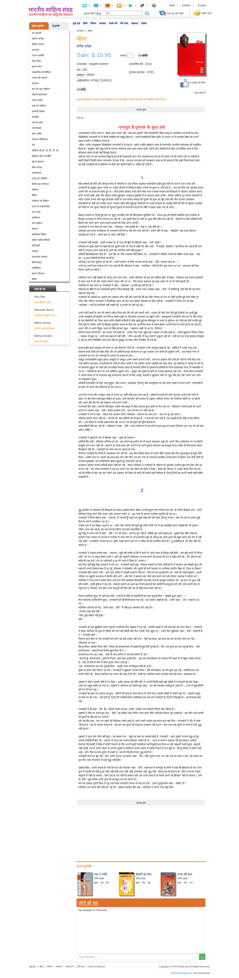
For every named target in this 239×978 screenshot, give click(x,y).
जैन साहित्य (37, 223)
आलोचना (36, 217)
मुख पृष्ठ (76, 23)
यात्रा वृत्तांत (37, 100)
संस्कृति (35, 117)
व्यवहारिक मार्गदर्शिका (41, 72)
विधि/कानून (37, 262)
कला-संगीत (37, 133)
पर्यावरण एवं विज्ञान (40, 200)
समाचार (102, 23)
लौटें (83, 89)
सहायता (134, 23)
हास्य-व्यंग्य (37, 66)
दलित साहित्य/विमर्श (41, 240)
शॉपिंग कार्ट (207, 13)
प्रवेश (143, 23)
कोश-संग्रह (37, 167)
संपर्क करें (113, 23)
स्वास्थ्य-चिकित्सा (40, 139)
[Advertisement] (141, 832)
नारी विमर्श (36, 128)
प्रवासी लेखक (38, 111)
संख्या (122, 55)
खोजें (85, 23)
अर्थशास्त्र (36, 172)
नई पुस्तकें (36, 33)
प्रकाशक (186, 5)
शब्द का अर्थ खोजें (175, 13)
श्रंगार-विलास (38, 273)
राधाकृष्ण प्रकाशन (98, 64)
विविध (34, 195)
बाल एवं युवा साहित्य (41, 89)
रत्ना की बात (185, 874)
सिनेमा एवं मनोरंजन (40, 184)
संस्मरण (35, 83)
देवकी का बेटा (144, 874)
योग (33, 145)
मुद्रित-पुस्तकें (38, 25)
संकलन (35, 189)
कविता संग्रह (38, 44)
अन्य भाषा (36, 212)
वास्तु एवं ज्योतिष (39, 178)
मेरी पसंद (124, 23)
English (202, 5)
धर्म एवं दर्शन (37, 122)
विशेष (34, 279)
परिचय (93, 23)
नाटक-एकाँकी (38, 55)
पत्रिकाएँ (36, 245)
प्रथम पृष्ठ (141, 109)
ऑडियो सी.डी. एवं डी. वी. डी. (45, 150)
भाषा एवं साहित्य (39, 105)
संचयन (35, 228)
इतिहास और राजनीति (41, 156)
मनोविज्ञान (36, 268)
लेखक (172, 5)
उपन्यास (35, 49)
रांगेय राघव (84, 46)
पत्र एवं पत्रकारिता (41, 206)
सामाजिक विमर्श (39, 234)
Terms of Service (96, 966)
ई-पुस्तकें (56, 25)
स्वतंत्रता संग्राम (39, 256)
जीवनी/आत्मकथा (39, 94)
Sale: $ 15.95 (94, 55)
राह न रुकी (100, 874)
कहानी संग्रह (38, 38)
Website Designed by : (182, 973)
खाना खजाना (38, 161)
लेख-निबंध (36, 61)
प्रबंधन (35, 251)
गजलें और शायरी (39, 77)
